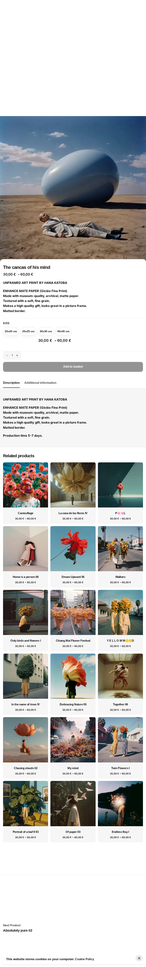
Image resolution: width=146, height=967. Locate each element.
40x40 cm (63, 331)
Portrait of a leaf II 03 (26, 831)
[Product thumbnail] (25, 484)
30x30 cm (46, 331)
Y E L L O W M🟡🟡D (120, 640)
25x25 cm (28, 331)
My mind (73, 768)
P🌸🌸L (120, 513)
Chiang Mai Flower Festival (73, 640)
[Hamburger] (137, 58)
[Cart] (127, 58)
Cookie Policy (84, 959)
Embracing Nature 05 (73, 704)
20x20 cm (11, 331)
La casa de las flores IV (73, 513)
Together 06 (120, 704)
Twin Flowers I (120, 768)
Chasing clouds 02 (25, 768)
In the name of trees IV (25, 704)
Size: (6, 323)
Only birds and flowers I (25, 640)
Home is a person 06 (26, 576)
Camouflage (25, 513)
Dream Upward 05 (73, 576)
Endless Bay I (120, 831)
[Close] (139, 958)
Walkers (120, 576)
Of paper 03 (73, 831)
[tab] (11, 387)
